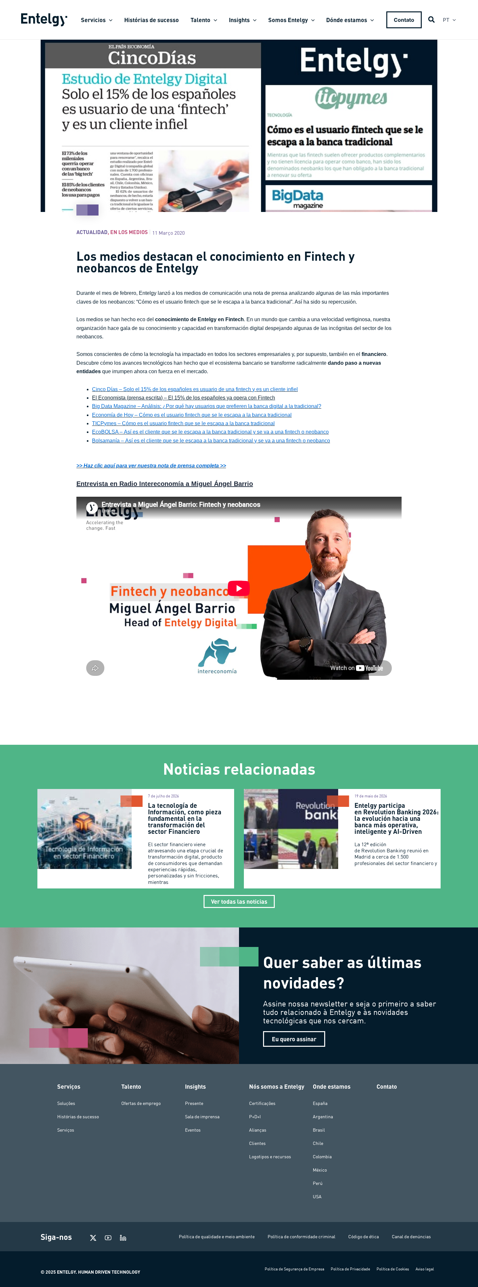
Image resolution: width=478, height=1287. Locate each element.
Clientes (257, 1143)
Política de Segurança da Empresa (294, 1269)
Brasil (319, 1130)
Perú (318, 1183)
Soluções (66, 1103)
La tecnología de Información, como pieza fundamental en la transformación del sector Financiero (184, 818)
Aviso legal (425, 1269)
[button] (109, 20)
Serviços (65, 1130)
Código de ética (363, 1237)
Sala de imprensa (202, 1117)
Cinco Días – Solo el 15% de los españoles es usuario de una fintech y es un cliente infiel (195, 389)
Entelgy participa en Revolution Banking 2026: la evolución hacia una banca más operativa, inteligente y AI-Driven (396, 818)
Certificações (262, 1103)
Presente (194, 1103)
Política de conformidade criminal (301, 1237)
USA (317, 1197)
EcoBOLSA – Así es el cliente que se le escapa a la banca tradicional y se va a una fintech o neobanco (210, 432)
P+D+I (255, 1117)
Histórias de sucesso (78, 1117)
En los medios (129, 232)
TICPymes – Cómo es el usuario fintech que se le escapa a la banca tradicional (183, 423)
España (320, 1103)
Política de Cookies (393, 1269)
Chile (318, 1143)
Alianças (257, 1130)
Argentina (323, 1117)
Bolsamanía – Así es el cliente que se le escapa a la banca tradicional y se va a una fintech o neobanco (211, 440)
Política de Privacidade (350, 1269)
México (320, 1170)
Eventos (193, 1130)
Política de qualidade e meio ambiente (217, 1237)
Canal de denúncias (411, 1237)
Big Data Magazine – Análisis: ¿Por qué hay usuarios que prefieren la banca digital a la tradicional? (206, 406)
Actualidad (92, 232)
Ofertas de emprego (141, 1103)
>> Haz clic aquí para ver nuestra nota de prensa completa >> (151, 465)
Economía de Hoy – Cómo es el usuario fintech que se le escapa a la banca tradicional (192, 415)
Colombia (322, 1157)
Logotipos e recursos (270, 1157)
